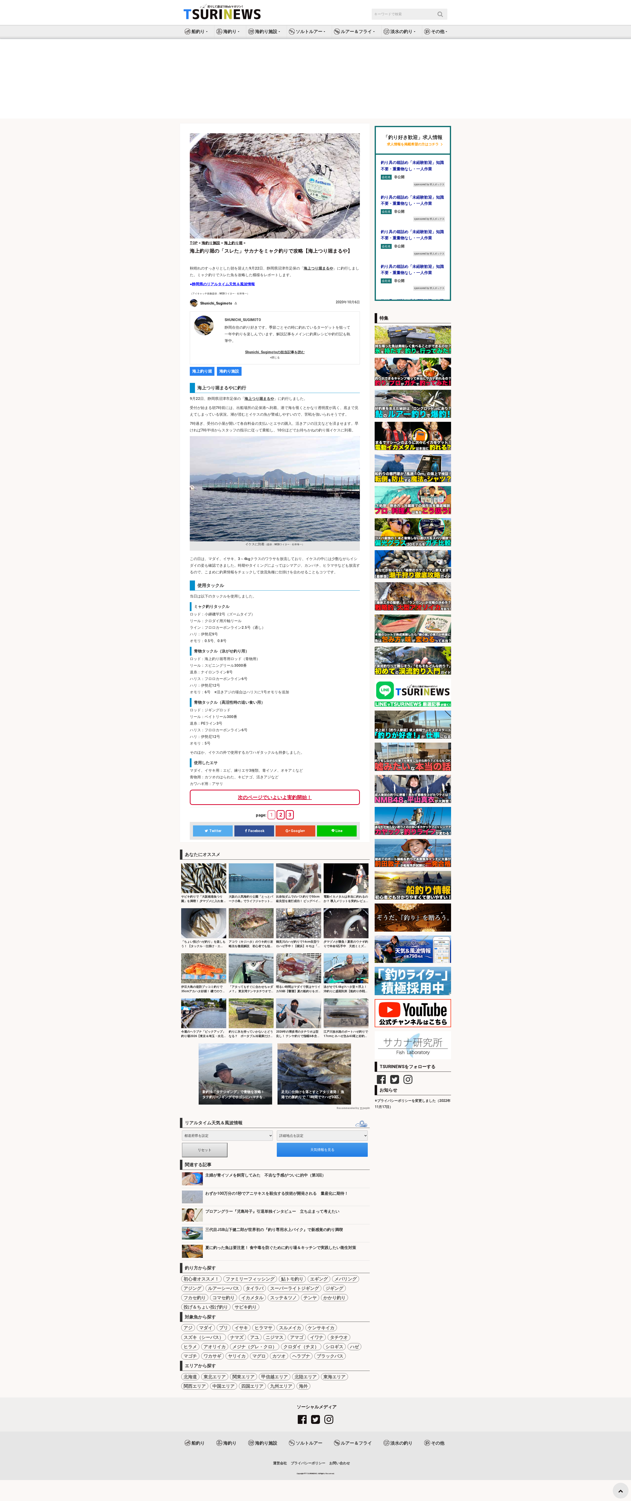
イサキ (241, 1327)
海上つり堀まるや (318, 268)
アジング (192, 1288)
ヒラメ (190, 1346)
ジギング (334, 1288)
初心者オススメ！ (201, 1278)
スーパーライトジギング (294, 1288)
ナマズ (237, 1337)
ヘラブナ (301, 1356)
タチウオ (339, 1337)
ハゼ (354, 1346)
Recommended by (348, 1108)
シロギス (334, 1346)
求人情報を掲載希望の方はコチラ (413, 144)
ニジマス (274, 1337)
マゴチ (190, 1356)
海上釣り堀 (202, 371)
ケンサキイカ (321, 1327)
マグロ (259, 1356)
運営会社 (280, 1463)
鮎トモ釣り (292, 1278)
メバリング (345, 1278)
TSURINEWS (312, 1473)
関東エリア (243, 1376)
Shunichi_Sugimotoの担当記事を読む (275, 352)
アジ (188, 1327)
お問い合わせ (339, 1463)
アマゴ (296, 1337)
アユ (254, 1337)
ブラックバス (330, 1356)
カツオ (279, 1356)
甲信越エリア (274, 1376)
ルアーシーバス (223, 1288)
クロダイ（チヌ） (301, 1346)
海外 (303, 1386)
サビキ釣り (246, 1307)
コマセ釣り (223, 1297)
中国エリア (223, 1386)
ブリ (223, 1327)
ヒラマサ (263, 1327)
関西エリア (195, 1386)
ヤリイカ (237, 1356)
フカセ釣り (195, 1297)
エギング (319, 1278)
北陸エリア (306, 1376)
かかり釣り (334, 1297)
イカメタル (252, 1297)
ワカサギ (212, 1356)
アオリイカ (215, 1346)
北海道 (190, 1376)
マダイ (205, 1327)
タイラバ (254, 1288)
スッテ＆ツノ (283, 1297)
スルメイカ (290, 1327)
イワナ (316, 1337)
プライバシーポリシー (308, 1463)
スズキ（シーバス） (204, 1337)
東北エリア (215, 1376)
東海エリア (334, 1376)
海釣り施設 (229, 371)
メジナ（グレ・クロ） (254, 1346)
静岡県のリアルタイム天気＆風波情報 (223, 284)
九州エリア (281, 1386)
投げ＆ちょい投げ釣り (206, 1307)
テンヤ (310, 1297)
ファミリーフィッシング (250, 1278)
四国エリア (252, 1386)
